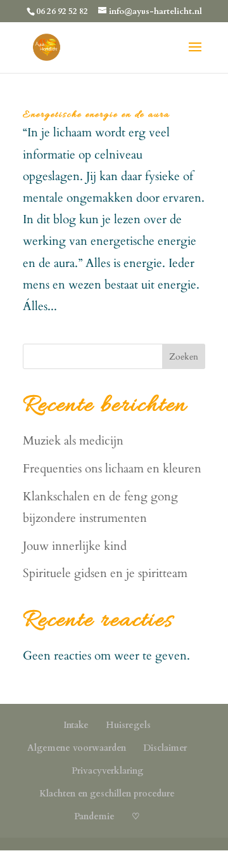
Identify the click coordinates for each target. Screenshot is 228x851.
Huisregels (128, 725)
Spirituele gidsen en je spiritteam (105, 573)
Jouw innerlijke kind (75, 546)
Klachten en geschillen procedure (107, 794)
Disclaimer (165, 748)
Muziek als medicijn (73, 440)
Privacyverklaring (107, 771)
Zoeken (183, 357)
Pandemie (94, 816)
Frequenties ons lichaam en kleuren (112, 468)
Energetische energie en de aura (96, 114)
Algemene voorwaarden (76, 748)
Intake (76, 725)
